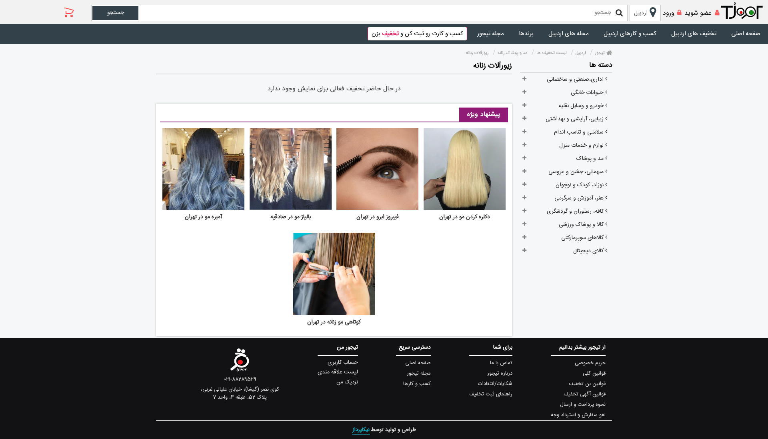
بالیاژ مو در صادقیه (290, 217)
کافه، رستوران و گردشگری (576, 211)
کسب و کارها (417, 383)
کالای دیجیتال (589, 251)
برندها (526, 34)
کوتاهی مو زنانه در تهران (334, 322)
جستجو (115, 13)
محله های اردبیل (568, 34)
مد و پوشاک (590, 159)
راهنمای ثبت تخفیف (490, 394)
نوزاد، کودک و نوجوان (580, 185)
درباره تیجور (499, 373)
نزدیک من (347, 382)
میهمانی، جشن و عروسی (576, 172)
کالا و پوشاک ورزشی (582, 224)
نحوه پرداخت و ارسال (583, 404)
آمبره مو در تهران (203, 217)
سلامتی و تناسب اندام (579, 132)
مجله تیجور (490, 34)
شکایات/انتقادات (495, 383)
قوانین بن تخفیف (587, 383)
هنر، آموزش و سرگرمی (579, 198)
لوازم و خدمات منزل (582, 145)
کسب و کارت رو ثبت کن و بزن (417, 34)
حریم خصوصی (590, 363)
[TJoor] (746, 11)
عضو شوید (698, 13)
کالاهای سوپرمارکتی (583, 238)
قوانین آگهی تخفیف (585, 394)
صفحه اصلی (745, 34)
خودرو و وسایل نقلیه (581, 106)
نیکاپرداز (361, 429)
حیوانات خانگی (588, 93)
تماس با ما (501, 363)
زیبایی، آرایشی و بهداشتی (575, 119)
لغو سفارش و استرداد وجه (578, 415)
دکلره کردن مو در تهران (464, 217)
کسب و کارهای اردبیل (630, 34)
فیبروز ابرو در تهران (377, 217)
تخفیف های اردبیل (693, 34)
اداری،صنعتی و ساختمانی (576, 79)
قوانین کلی (594, 373)
